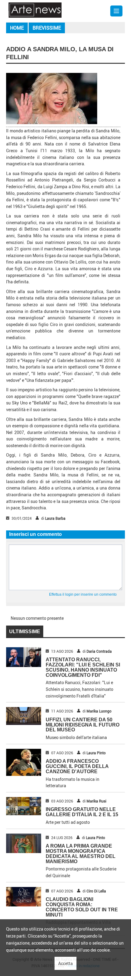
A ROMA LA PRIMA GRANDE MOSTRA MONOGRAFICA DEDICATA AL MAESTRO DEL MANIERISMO (80, 853)
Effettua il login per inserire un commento (83, 594)
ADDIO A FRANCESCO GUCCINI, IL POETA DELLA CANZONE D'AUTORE (77, 766)
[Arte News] (35, 10)
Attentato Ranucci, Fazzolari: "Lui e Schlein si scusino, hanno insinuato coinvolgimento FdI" (83, 667)
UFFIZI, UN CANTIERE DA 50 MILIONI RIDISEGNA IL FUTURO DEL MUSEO (82, 725)
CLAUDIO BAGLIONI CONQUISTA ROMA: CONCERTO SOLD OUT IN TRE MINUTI (82, 907)
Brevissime (47, 27)
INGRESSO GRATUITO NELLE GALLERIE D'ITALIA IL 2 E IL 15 (82, 812)
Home (17, 27)
